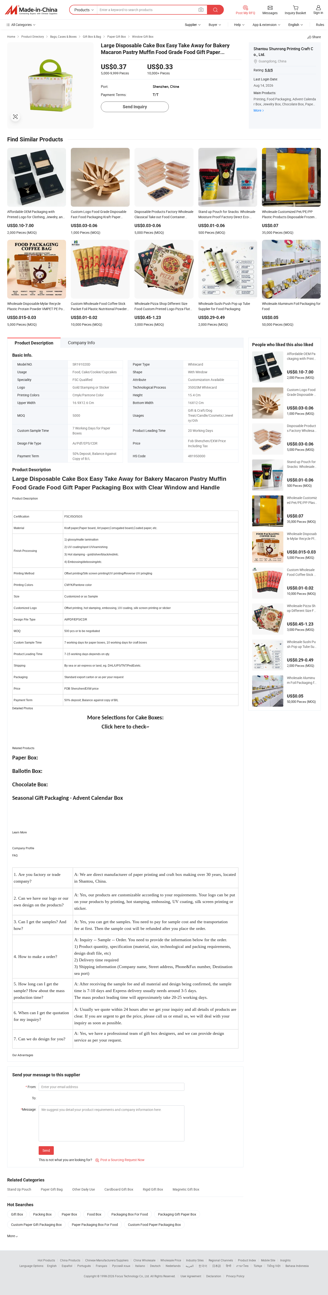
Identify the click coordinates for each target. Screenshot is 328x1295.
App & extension (265, 24)
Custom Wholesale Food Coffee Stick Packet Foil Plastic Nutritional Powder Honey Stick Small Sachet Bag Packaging (302, 572)
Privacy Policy (235, 1276)
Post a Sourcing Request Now (120, 1159)
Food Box (94, 1214)
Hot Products (46, 1260)
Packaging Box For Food (129, 1214)
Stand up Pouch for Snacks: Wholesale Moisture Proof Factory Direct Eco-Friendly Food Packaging (302, 464)
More (257, 110)
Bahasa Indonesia (297, 1266)
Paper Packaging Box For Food (95, 1224)
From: (30, 1086)
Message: (28, 1109)
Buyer (213, 24)
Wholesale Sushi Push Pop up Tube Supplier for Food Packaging (302, 644)
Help (237, 24)
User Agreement (191, 1276)
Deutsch (155, 1266)
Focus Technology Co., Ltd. (132, 1276)
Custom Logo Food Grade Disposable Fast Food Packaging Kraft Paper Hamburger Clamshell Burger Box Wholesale (302, 392)
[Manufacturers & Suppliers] (31, 10)
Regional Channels (221, 1260)
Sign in (318, 12)
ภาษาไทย (242, 1266)
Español (67, 1266)
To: (34, 1098)
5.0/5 (269, 70)
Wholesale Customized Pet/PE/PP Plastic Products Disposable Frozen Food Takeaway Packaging (302, 500)
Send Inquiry (135, 106)
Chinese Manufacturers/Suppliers (106, 1260)
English (52, 1266)
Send (46, 1150)
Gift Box (17, 1214)
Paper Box (69, 1214)
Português (84, 1266)
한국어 (203, 1266)
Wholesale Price (170, 1260)
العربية (190, 1266)
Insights (285, 1260)
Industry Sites (195, 1260)
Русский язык (121, 1266)
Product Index (247, 1260)
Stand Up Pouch (19, 1189)
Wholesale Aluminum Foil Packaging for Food (301, 680)
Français (101, 1266)
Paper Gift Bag (52, 1189)
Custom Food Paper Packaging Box (154, 1224)
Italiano (140, 1266)
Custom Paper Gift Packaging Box (36, 1224)
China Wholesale (144, 1260)
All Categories (21, 24)
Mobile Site (268, 1260)
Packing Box (42, 1214)
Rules (320, 24)
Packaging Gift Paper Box (177, 1214)
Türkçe (258, 1266)
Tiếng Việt (273, 1266)
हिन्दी (228, 1266)
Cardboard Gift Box (118, 1189)
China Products (70, 1260)
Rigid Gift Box (153, 1189)
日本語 (216, 1266)
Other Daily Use (83, 1189)
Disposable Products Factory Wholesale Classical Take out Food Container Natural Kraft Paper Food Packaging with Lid (302, 428)
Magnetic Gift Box (186, 1189)
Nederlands (173, 1266)
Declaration (213, 1276)
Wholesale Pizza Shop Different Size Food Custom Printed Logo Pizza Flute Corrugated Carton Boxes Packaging (301, 608)
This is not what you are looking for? (65, 1159)
